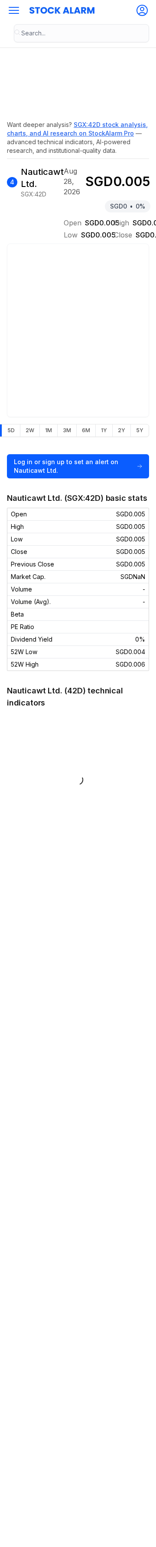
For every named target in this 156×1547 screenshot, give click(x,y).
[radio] (11, 430)
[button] (14, 10)
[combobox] (81, 33)
